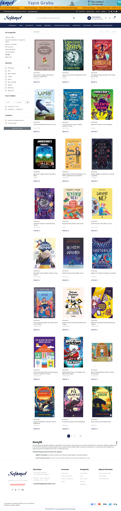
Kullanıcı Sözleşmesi (67, 479)
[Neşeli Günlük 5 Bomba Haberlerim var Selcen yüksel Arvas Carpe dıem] (74, 154)
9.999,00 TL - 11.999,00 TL (15, 109)
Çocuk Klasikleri (10, 52)
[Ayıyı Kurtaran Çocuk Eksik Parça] (103, 401)
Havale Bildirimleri (104, 479)
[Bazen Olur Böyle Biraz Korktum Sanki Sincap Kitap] (103, 352)
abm (9, 71)
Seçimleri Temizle (17, 128)
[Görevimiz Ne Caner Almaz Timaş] (103, 203)
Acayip (10, 76)
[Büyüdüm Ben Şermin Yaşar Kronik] (74, 203)
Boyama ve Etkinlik (11, 44)
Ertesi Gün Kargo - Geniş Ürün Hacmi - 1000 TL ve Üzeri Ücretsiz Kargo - (43, 8)
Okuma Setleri (9, 37)
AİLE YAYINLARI (12, 82)
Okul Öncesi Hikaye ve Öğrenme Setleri (15, 41)
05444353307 (17, 484)
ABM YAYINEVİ (12, 74)
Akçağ (10, 85)
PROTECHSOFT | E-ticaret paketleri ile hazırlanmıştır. (60, 509)
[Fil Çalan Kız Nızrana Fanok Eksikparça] (74, 401)
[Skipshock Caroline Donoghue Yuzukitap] (103, 253)
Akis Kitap (11, 88)
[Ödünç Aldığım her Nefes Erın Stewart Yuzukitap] (103, 154)
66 (80, 436)
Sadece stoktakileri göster (16, 120)
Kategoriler (84, 469)
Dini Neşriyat (83, 473)
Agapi (9, 79)
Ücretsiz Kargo (12, 123)
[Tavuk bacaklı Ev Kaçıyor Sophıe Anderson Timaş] (74, 104)
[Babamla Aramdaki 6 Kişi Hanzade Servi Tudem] (103, 302)
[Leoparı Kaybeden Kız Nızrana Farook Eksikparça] (46, 401)
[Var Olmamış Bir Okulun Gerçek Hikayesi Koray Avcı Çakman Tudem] (46, 352)
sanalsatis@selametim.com (44, 484)
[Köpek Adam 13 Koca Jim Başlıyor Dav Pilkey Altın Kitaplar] (74, 352)
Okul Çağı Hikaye (10, 49)
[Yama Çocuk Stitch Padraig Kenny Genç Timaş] (74, 55)
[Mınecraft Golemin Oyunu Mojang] (103, 104)
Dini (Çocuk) (9, 47)
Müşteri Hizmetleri (106, 469)
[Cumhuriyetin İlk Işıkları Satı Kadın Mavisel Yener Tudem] (46, 302)
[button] (114, 18)
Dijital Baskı (83, 484)
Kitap (81, 476)
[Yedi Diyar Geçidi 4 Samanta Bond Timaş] (46, 203)
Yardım (98, 11)
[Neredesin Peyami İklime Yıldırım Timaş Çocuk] (46, 253)
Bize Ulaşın (37, 469)
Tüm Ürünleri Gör (32, 11)
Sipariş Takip (90, 11)
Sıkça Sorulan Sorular (105, 473)
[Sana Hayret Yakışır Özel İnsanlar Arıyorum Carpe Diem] (46, 55)
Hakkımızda (64, 473)
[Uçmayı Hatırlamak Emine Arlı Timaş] (46, 104)
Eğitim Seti (8, 57)
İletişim (104, 11)
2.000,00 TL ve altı (13, 106)
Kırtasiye (82, 481)
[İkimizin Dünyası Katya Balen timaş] (74, 253)
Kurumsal (65, 469)
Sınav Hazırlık (84, 479)
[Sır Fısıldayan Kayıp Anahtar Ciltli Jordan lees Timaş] (103, 55)
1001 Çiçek (11, 68)
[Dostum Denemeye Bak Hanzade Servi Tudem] (74, 302)
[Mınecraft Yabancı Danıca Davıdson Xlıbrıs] (46, 154)
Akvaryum (11, 90)
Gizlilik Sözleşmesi (66, 476)
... (77, 436)
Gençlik (7, 54)
